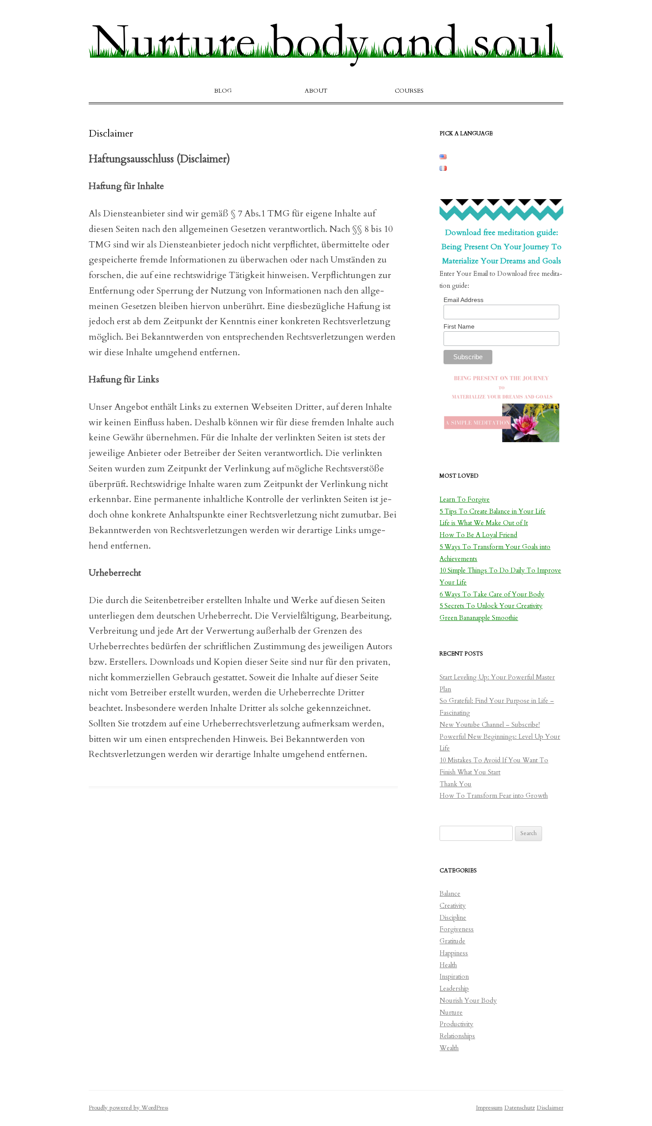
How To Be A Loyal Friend (478, 535)
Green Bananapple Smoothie (479, 618)
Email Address (463, 299)
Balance (450, 894)
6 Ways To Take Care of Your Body (492, 594)
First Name (459, 326)
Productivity (456, 1024)
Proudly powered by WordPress (128, 1108)
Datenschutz (519, 1108)
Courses (409, 91)
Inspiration (454, 977)
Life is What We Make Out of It (484, 523)
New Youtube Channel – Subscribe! (490, 725)
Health (448, 965)
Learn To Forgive (465, 499)
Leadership (454, 989)
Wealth (449, 1048)
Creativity (453, 906)
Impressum (489, 1108)
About (316, 91)
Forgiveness (457, 929)
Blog (223, 91)
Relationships (457, 1036)
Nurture (451, 1012)
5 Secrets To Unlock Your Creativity (491, 606)
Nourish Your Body (468, 1001)
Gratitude (452, 941)
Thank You (455, 784)
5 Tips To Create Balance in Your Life (493, 511)
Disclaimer (550, 1108)
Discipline (453, 918)
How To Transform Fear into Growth (494, 796)
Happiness (454, 953)
